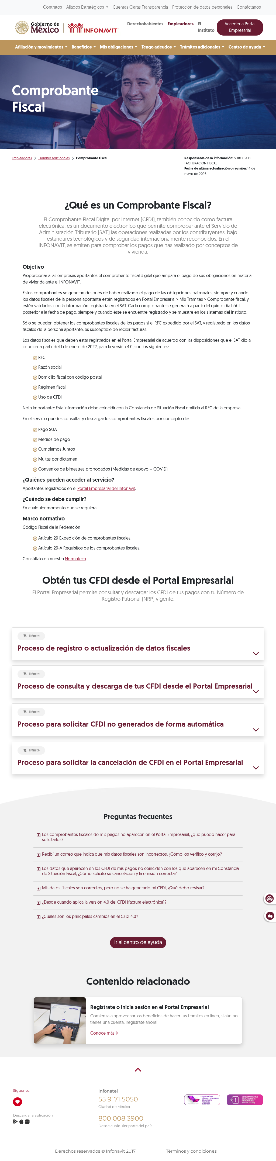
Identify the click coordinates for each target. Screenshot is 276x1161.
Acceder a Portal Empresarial (240, 27)
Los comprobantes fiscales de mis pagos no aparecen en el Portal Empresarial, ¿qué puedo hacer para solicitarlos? (138, 837)
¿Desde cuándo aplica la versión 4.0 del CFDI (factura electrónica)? (104, 902)
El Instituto (206, 27)
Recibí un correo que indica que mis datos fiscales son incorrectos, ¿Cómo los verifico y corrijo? (132, 854)
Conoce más (103, 1033)
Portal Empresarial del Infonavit (106, 489)
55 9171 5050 (118, 1099)
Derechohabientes (145, 24)
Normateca (75, 559)
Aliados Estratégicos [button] (85, 7)
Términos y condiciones (191, 1151)
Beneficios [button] (82, 47)
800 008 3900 (120, 1118)
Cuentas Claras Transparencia (140, 7)
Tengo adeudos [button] (157, 47)
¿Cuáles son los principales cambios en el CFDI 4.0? (90, 917)
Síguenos (21, 1091)
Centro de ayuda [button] (245, 47)
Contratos (52, 7)
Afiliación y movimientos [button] (39, 47)
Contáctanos (249, 7)
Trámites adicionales (54, 158)
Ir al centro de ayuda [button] (138, 942)
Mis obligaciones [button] (117, 47)
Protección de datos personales (202, 7)
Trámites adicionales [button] (200, 47)
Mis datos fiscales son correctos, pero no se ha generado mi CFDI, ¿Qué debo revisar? (123, 888)
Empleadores (181, 24)
